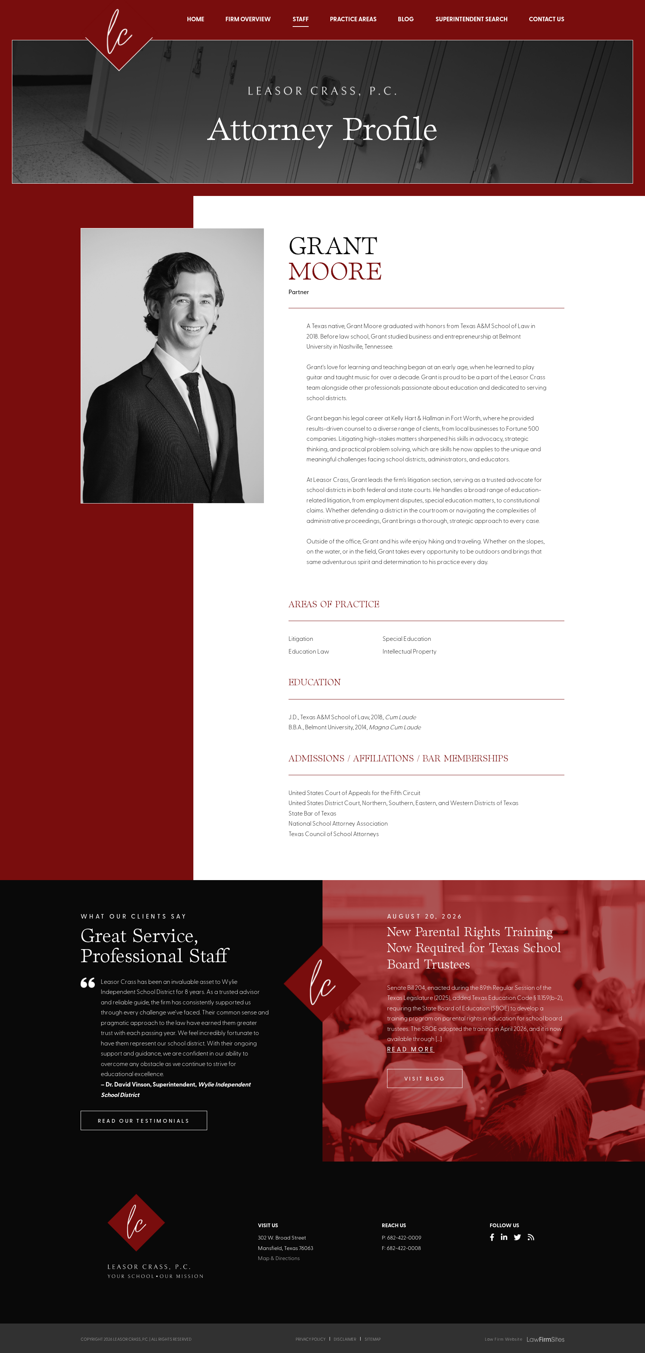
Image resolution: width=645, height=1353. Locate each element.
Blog (406, 20)
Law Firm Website (504, 1340)
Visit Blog (424, 1079)
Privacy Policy (310, 1340)
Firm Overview (248, 20)
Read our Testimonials (144, 1121)
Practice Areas (353, 20)
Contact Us (546, 20)
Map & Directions (279, 1259)
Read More (411, 1050)
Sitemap (373, 1340)
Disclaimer (345, 1340)
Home (195, 20)
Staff (301, 20)
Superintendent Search (472, 20)
